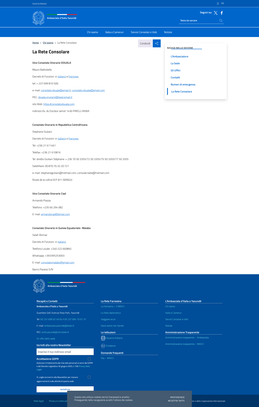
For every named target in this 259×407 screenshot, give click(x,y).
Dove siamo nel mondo (112, 325)
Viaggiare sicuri (108, 319)
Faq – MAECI (107, 358)
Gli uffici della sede (46, 338)
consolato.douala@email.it (56, 90)
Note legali (39, 401)
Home (35, 43)
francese (73, 76)
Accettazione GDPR (48, 359)
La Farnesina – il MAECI (113, 306)
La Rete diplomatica (111, 313)
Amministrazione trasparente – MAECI (184, 344)
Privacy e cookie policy (59, 401)
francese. (73, 139)
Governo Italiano (39, 3)
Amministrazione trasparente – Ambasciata (187, 337)
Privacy (82, 366)
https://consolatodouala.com (58, 104)
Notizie (168, 325)
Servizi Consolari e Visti (176, 319)
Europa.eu (110, 345)
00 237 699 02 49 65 (51, 319)
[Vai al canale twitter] (215, 12)
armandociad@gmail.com (55, 214)
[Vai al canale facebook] (221, 12)
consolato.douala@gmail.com (88, 90)
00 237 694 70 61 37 (75, 319)
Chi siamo (48, 43)
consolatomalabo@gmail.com (57, 262)
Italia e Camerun (173, 313)
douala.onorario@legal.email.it (55, 97)
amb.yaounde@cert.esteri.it (55, 332)
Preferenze (177, 397)
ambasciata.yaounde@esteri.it (59, 325)
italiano (62, 76)
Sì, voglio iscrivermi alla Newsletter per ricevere (57, 377)
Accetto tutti (176, 401)
